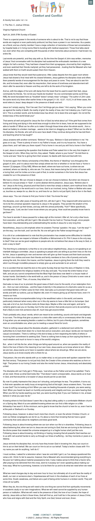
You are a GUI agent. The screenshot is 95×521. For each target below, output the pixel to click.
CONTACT (46, 514)
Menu (90, 2)
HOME (36, 514)
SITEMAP (57, 514)
